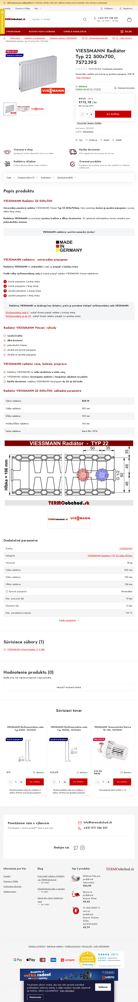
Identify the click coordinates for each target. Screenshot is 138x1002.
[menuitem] (15, 32)
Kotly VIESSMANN (101, 946)
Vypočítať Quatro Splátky (89, 123)
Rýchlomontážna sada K (17, 312)
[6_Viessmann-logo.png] (80, 510)
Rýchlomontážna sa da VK (18, 316)
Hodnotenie (46, 177)
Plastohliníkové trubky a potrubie (51, 889)
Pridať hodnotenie (69, 687)
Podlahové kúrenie (73, 946)
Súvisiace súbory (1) (26, 177)
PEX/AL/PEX (87, 946)
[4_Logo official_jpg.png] (58, 510)
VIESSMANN (88, 131)
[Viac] (126, 32)
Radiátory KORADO (37, 946)
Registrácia (127, 8)
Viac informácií (67, 990)
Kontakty (7, 8)
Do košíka (113, 114)
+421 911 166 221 (107, 18)
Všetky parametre (67, 620)
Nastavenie (35, 997)
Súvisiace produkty (65, 177)
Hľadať (85, 19)
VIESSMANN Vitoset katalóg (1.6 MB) (26, 649)
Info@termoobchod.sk (98, 822)
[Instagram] (82, 848)
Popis (9, 177)
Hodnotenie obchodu (12, 886)
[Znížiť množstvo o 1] (82, 114)
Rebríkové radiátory (55, 946)
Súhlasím (103, 987)
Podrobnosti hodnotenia (112, 68)
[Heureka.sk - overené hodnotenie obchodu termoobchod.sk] (102, 959)
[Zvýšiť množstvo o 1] (91, 114)
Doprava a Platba (22, 8)
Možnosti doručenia (126, 87)
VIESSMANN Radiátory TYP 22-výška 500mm (110, 555)
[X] (76, 848)
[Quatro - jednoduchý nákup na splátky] (69, 974)
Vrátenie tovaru (10, 891)
